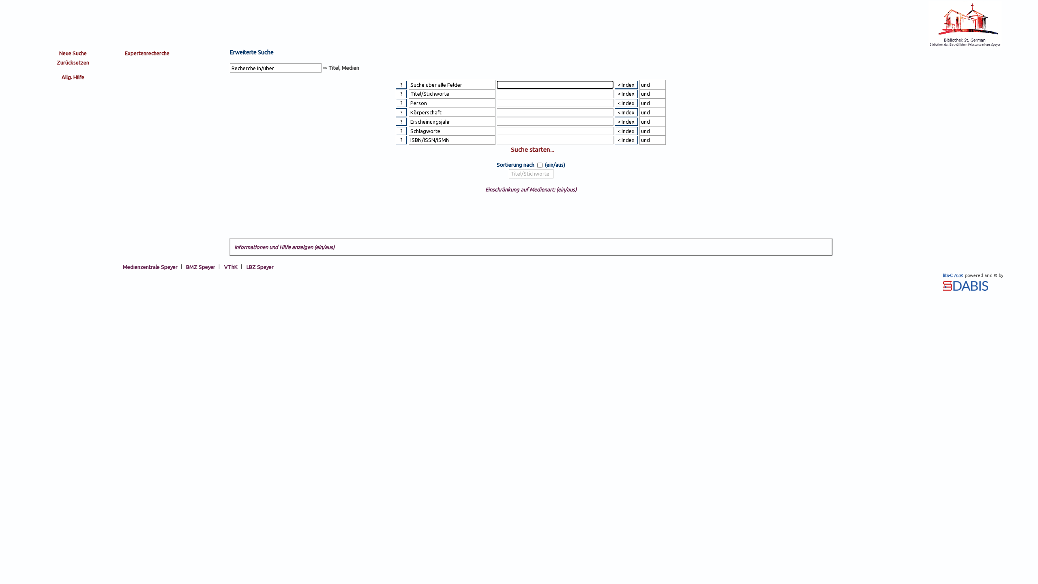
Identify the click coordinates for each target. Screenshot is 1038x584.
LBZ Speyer (260, 266)
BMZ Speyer (200, 266)
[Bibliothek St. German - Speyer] (965, 45)
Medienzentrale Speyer (150, 266)
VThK (231, 266)
